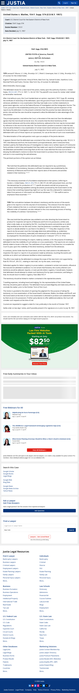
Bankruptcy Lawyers (10, 559)
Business (6, 586)
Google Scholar (8, 471)
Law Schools (45, 586)
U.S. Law (8, 8)
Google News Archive (10, 488)
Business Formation (10, 589)
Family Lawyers (8, 575)
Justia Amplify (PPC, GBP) (48, 662)
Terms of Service (43, 690)
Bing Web (6, 482)
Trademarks (7, 665)
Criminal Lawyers (9, 565)
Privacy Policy (55, 690)
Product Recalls (8, 659)
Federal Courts (24, 8)
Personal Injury (45, 578)
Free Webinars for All (13, 408)
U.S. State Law (46, 616)
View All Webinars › (39, 450)
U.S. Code (6, 622)
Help (34, 690)
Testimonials (44, 668)
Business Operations (10, 592)
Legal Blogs (7, 476)
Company (28, 690)
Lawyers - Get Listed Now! (39, 537)
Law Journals (44, 602)
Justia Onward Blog (46, 665)
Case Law (16, 8)
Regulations (7, 626)
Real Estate (7, 605)
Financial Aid (44, 595)
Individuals (44, 556)
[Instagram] (38, 685)
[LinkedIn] (30, 685)
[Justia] (16, 3)
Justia (3, 8)
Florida (42, 632)
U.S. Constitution (9, 619)
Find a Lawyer (9, 521)
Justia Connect (9, 690)
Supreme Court (8, 629)
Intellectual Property (10, 598)
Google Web (7, 480)
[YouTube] (32, 685)
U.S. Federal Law (10, 616)
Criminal (42, 562)
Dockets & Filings (9, 638)
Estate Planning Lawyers (12, 571)
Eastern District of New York (55, 8)
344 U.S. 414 (29, 183)
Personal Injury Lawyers (11, 578)
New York (43, 8)
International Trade (10, 602)
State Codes (44, 622)
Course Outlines (45, 598)
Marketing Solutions (48, 646)
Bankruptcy (44, 559)
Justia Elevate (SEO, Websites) (50, 659)
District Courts (34, 8)
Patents (5, 662)
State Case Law (45, 626)
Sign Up (73, 3)
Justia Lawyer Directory (48, 653)
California (43, 629)
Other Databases (10, 646)
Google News (8, 486)
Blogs (42, 605)
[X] (46, 685)
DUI (41, 568)
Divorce (42, 565)
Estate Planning (45, 571)
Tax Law (6, 608)
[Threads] (41, 685)
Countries (6, 668)
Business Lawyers (9, 562)
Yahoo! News (8, 491)
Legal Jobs (6, 649)
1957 (67, 8)
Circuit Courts (8, 632)
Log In (65, 3)
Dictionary (43, 589)
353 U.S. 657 (12, 92)
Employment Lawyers (10, 568)
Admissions (44, 592)
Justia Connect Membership (50, 649)
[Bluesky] (44, 685)
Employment (7, 595)
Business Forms (8, 656)
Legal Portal (19, 690)
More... (5, 581)
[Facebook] (35, 685)
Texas (42, 638)
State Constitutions (46, 619)
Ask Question (39, 511)
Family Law (43, 575)
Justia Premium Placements (49, 656)
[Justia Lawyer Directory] (49, 685)
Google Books (8, 474)
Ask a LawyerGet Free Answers (11, 501)
